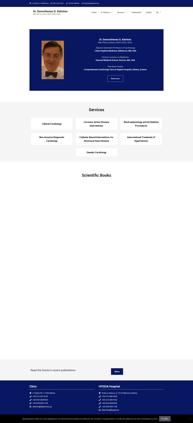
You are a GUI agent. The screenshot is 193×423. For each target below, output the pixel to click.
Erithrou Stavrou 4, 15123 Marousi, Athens (119, 393)
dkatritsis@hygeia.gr (110, 410)
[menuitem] (159, 12)
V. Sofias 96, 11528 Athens (40, 3)
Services (120, 12)
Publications (136, 12)
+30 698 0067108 (40, 403)
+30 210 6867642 (109, 400)
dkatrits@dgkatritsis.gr (91, 3)
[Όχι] (190, 419)
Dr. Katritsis (105, 12)
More (117, 371)
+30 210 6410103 (57, 3)
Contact (149, 12)
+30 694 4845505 (73, 3)
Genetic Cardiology (96, 152)
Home (94, 12)
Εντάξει (165, 419)
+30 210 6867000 (109, 396)
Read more (115, 79)
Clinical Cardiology (52, 124)
